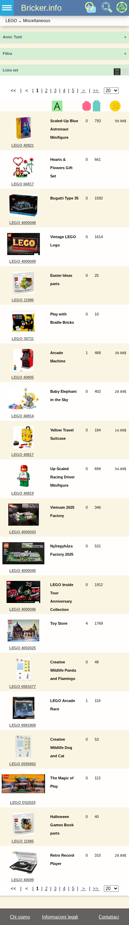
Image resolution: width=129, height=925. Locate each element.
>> (96, 90)
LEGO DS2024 (22, 802)
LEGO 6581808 (22, 725)
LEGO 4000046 (22, 609)
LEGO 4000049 (22, 261)
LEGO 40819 (22, 493)
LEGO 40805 (22, 377)
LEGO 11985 (23, 841)
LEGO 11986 (23, 300)
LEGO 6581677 (22, 686)
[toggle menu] (7, 8)
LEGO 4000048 (22, 223)
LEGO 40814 (22, 416)
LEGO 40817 (22, 454)
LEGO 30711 (23, 339)
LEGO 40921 (22, 145)
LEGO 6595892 (22, 764)
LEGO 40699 (22, 880)
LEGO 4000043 (22, 532)
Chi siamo (20, 916)
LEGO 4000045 (22, 570)
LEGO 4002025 (22, 648)
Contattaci (109, 916)
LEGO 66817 (22, 184)
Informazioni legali (60, 916)
